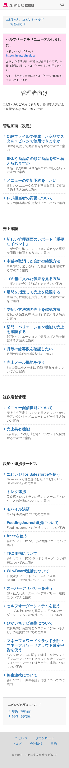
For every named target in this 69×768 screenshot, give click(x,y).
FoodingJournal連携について (32, 522)
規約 (54, 743)
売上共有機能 (18, 429)
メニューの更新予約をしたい (32, 180)
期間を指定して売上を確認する (33, 291)
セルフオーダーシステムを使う (33, 605)
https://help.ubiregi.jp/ (20, 55)
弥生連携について (22, 675)
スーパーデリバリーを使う (30, 588)
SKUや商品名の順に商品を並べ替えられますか (35, 160)
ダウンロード (45, 738)
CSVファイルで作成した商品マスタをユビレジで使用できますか (35, 138)
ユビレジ (21, 738)
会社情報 (36, 743)
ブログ (16, 743)
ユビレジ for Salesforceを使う (33, 474)
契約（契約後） (22, 716)
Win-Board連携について (28, 571)
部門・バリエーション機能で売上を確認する (35, 329)
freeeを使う (17, 536)
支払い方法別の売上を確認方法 (33, 309)
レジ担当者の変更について (30, 197)
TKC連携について (22, 553)
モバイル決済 (18, 509)
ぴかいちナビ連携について (30, 623)
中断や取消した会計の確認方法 (33, 261)
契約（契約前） (22, 711)
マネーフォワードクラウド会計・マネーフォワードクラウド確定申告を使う (35, 645)
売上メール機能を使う (26, 362)
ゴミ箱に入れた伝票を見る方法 (33, 278)
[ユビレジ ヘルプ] (18, 5)
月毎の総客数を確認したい (30, 348)
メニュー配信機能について (30, 407)
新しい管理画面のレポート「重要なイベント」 (35, 241)
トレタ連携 (16, 491)
